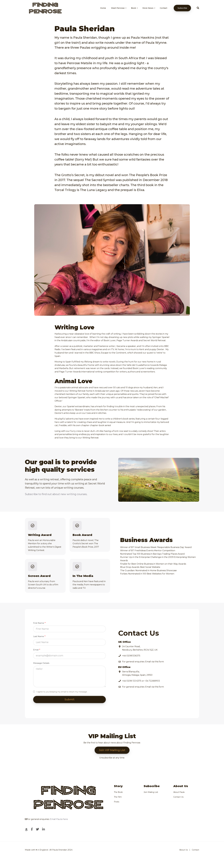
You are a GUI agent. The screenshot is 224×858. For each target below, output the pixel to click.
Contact (163, 8)
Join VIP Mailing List (112, 750)
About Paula (178, 792)
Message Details (41, 663)
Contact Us (178, 797)
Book (134, 10)
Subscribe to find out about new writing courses (56, 494)
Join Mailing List (151, 792)
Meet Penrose (119, 10)
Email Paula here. (59, 819)
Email (36, 649)
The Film (118, 797)
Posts (116, 802)
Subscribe (182, 8)
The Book (118, 792)
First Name (38, 623)
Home (103, 8)
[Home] (44, 8)
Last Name (38, 636)
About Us (183, 850)
